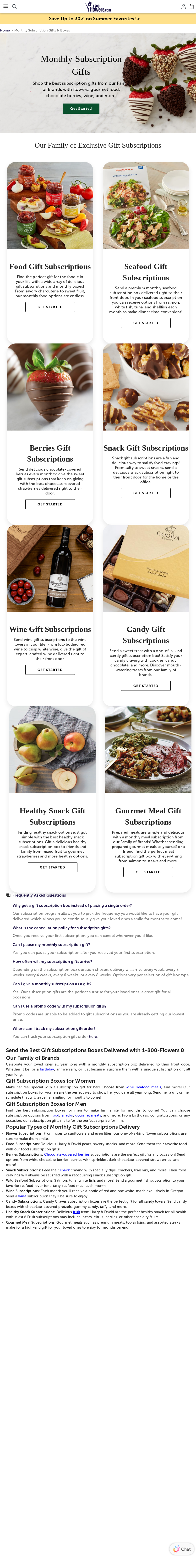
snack (65, 1170)
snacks (67, 1115)
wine (130, 1087)
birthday (47, 1069)
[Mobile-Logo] (98, 6)
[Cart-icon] (191, 6)
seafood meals (148, 1087)
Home (5, 30)
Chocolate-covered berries (67, 1154)
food (56, 1115)
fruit (76, 1212)
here (93, 1036)
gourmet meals (88, 1115)
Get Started (81, 108)
